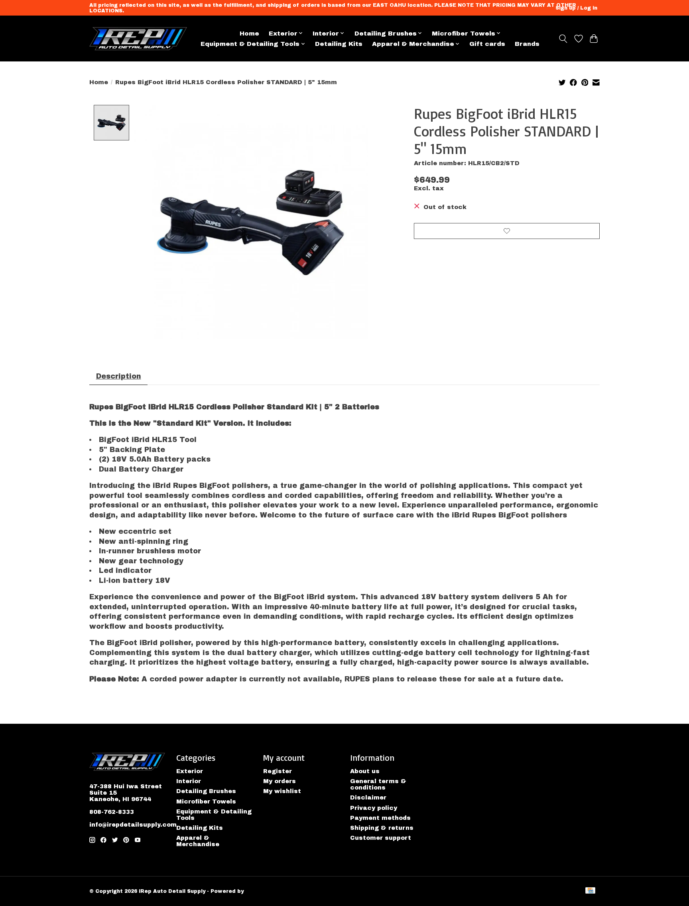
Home (249, 33)
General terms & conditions (378, 784)
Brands (527, 43)
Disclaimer (368, 797)
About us (365, 771)
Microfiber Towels (206, 801)
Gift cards (487, 43)
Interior (188, 781)
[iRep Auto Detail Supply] (138, 39)
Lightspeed (261, 891)
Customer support (380, 838)
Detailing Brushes (206, 791)
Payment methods (380, 818)
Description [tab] (118, 376)
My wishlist (282, 791)
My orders (279, 781)
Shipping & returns (381, 828)
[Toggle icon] (563, 39)
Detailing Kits (338, 43)
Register (277, 771)
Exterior (189, 771)
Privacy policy (373, 808)
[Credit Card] (590, 891)
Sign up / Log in (576, 8)
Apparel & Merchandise (197, 841)
